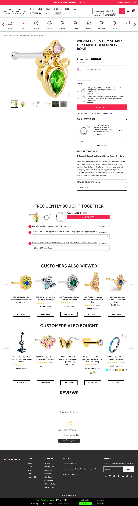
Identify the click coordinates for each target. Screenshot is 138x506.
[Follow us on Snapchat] (131, 476)
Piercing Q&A (32, 477)
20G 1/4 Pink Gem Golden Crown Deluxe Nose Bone (45, 358)
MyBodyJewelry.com (69, 495)
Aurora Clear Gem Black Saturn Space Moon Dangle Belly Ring (22, 359)
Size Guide (48, 477)
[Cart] (133, 11)
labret (100, 15)
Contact (30, 463)
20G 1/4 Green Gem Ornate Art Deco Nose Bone (69, 298)
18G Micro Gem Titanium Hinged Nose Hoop (116, 358)
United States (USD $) (126, 2)
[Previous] (3, 24)
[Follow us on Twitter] (110, 476)
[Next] (134, 24)
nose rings (109, 14)
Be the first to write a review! (69, 441)
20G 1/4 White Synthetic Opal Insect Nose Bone (45, 298)
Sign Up (128, 469)
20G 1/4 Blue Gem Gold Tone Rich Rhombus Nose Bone (116, 299)
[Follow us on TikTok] (127, 476)
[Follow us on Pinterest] (118, 476)
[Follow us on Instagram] (114, 476)
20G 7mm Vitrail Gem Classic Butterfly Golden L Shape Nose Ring (69, 359)
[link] (91, 372)
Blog (29, 474)
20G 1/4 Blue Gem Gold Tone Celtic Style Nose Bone (21, 298)
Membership (48, 470)
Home (6, 35)
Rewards (47, 474)
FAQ (29, 470)
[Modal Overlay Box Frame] (69, 502)
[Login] (128, 11)
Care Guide (48, 480)
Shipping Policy (50, 484)
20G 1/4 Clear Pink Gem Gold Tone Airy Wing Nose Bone (93, 299)
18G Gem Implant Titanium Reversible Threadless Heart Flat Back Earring (92, 359)
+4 (126, 370)
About (29, 467)
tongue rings (107, 15)
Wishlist (47, 463)
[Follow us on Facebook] (106, 476)
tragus (113, 15)
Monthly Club (49, 467)
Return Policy (49, 487)
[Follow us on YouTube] (123, 476)
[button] (6, 284)
